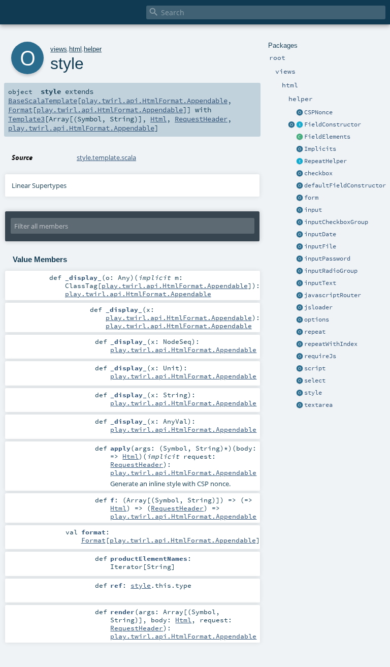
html (75, 49)
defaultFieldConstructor (345, 185)
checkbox (318, 173)
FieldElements (327, 136)
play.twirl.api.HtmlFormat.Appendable (154, 100)
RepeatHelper (325, 161)
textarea (318, 404)
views (58, 49)
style (313, 392)
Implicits (320, 148)
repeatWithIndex (331, 343)
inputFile (320, 246)
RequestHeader (201, 118)
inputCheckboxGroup (336, 222)
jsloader (318, 307)
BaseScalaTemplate (42, 100)
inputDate (320, 234)
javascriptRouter (332, 295)
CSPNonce (318, 112)
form (311, 197)
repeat (315, 331)
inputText (320, 283)
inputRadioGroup (331, 270)
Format (20, 109)
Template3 (26, 118)
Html (158, 118)
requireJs (320, 356)
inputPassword (327, 258)
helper (93, 49)
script (315, 368)
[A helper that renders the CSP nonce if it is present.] (300, 113)
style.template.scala (106, 157)
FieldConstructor (332, 124)
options (316, 319)
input (313, 209)
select (315, 380)
